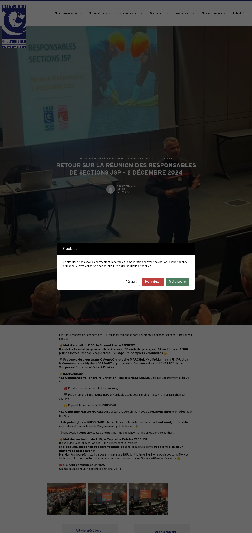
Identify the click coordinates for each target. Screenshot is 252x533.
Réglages (131, 282)
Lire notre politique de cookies (132, 266)
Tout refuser (153, 282)
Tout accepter (177, 282)
